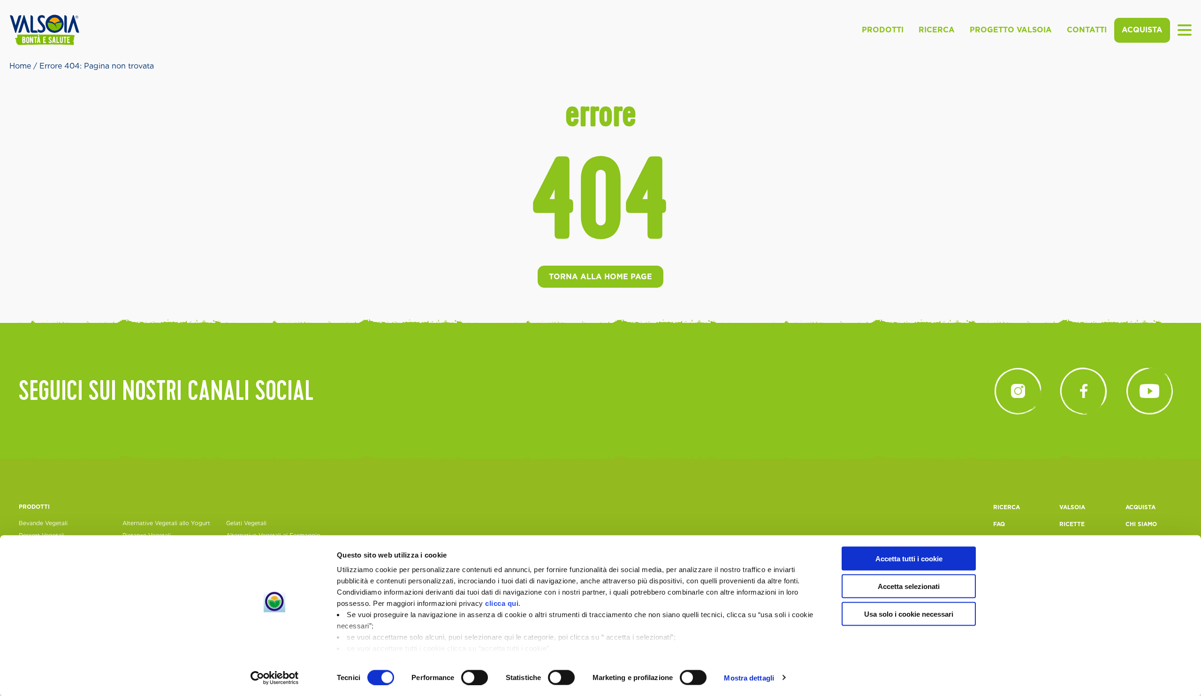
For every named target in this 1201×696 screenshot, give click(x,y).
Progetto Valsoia (1011, 29)
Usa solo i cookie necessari (908, 614)
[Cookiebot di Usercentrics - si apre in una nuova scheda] (275, 678)
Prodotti (883, 29)
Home (20, 65)
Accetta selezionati (909, 586)
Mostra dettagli (749, 677)
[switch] (474, 677)
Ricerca (937, 29)
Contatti (1087, 29)
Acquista (1142, 29)
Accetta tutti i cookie (909, 559)
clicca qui (501, 603)
